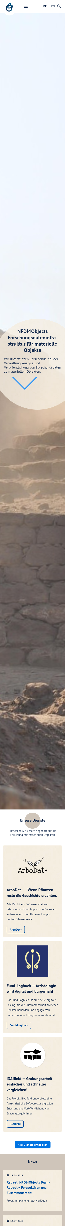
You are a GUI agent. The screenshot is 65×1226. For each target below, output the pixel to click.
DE (45, 6)
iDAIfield (15, 1124)
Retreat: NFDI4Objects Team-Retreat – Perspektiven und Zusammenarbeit (28, 1187)
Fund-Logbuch (19, 1025)
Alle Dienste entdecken (33, 1145)
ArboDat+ (16, 930)
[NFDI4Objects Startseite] (9, 8)
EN (53, 6)
